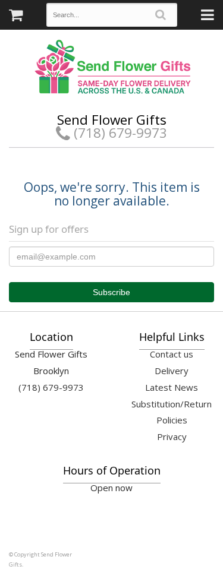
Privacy (172, 436)
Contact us (171, 354)
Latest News (171, 387)
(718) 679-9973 (118, 133)
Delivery (172, 371)
